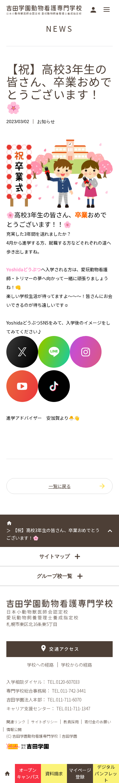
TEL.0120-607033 (63, 682)
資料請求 (54, 773)
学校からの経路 (76, 664)
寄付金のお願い (97, 721)
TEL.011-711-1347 (73, 708)
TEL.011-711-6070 (64, 699)
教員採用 (71, 721)
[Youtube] (22, 400)
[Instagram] (86, 366)
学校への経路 (41, 664)
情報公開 (14, 729)
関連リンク (15, 721)
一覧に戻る (60, 486)
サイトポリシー (44, 721)
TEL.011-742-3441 (69, 691)
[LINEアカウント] (54, 366)
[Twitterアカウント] (22, 366)
